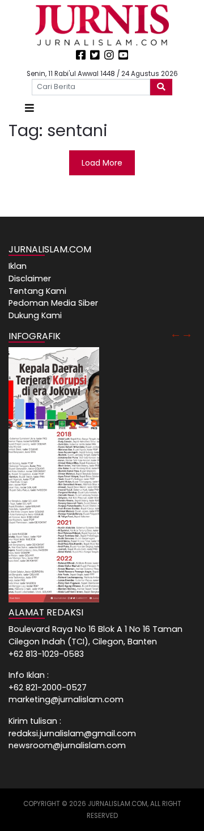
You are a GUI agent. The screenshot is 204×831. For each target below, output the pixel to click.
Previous (175, 333)
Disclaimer (29, 278)
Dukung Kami (35, 315)
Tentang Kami (37, 291)
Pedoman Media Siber (53, 303)
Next (187, 333)
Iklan (17, 266)
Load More (102, 162)
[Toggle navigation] (29, 108)
